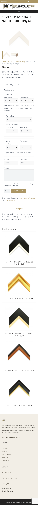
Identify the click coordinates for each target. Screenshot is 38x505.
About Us (5, 457)
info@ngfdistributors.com (10, 484)
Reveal (24, 142)
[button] (33, 31)
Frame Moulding (20, 61)
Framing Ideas (6, 454)
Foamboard (24, 159)
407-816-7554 (6, 472)
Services (4, 451)
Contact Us (5, 460)
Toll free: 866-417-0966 (9, 478)
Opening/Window (12, 125)
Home (4, 61)
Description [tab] (19, 209)
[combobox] (7, 101)
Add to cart (18, 191)
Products (5, 448)
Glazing (6, 159)
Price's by (9, 85)
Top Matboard (10, 116)
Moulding (10, 61)
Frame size (8, 94)
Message (7, 168)
